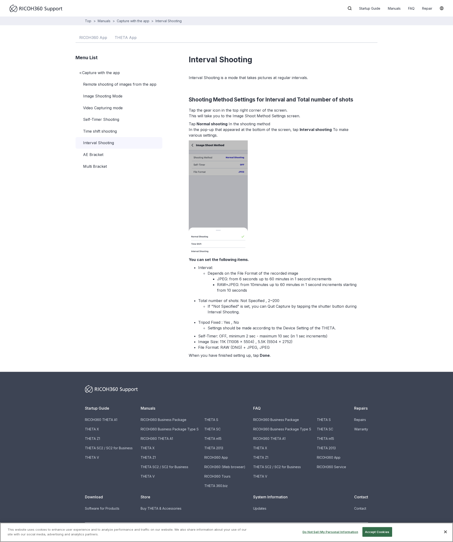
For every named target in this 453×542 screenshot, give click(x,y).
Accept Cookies (377, 532)
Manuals (394, 8)
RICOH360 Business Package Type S (170, 429)
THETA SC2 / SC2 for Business (109, 448)
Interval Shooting (168, 21)
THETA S (211, 420)
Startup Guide (369, 8)
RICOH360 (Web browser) (224, 467)
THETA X (92, 429)
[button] (350, 8)
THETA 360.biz (216, 486)
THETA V (92, 457)
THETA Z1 (92, 439)
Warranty (361, 429)
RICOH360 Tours (217, 476)
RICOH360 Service (331, 467)
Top (88, 21)
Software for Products (102, 508)
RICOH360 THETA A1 (101, 420)
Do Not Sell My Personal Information (330, 532)
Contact (360, 508)
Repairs (360, 420)
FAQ (411, 8)
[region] (226, 532)
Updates (259, 508)
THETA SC (212, 429)
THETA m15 (213, 439)
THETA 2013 (213, 448)
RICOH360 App (216, 457)
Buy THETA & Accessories (161, 508)
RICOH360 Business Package (163, 420)
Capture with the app (133, 21)
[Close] (445, 532)
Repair (427, 8)
